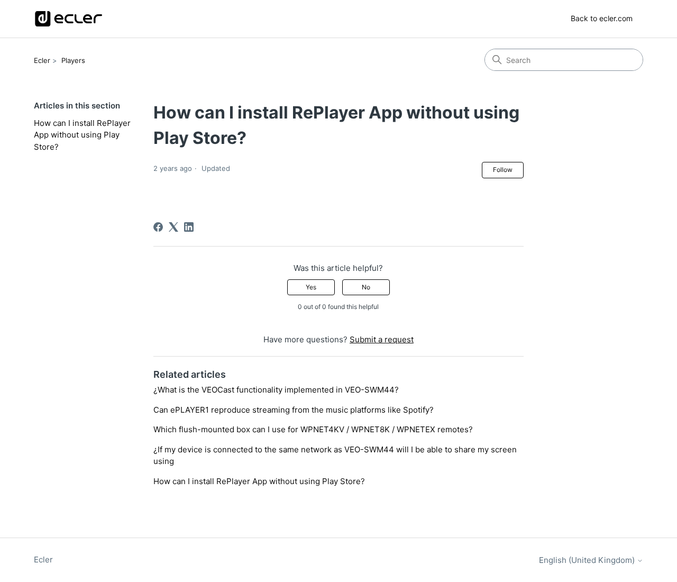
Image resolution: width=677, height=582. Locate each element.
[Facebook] (158, 227)
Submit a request (382, 339)
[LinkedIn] (189, 227)
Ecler (42, 60)
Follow (503, 170)
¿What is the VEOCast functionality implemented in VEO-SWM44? (276, 390)
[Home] (68, 19)
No (366, 287)
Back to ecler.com (602, 18)
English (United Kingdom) (588, 560)
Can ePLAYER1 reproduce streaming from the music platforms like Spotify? (293, 410)
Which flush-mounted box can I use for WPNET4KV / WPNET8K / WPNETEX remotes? (313, 429)
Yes (311, 287)
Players (73, 60)
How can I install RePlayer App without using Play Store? (82, 135)
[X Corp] (173, 227)
